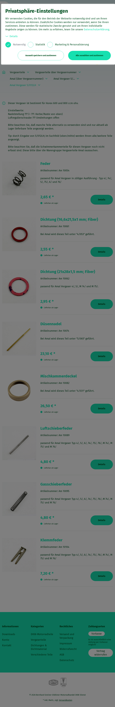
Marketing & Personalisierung (72, 44)
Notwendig (19, 44)
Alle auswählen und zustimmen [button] (89, 55)
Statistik (40, 44)
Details (14, 36)
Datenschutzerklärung (96, 29)
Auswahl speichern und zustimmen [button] (40, 55)
